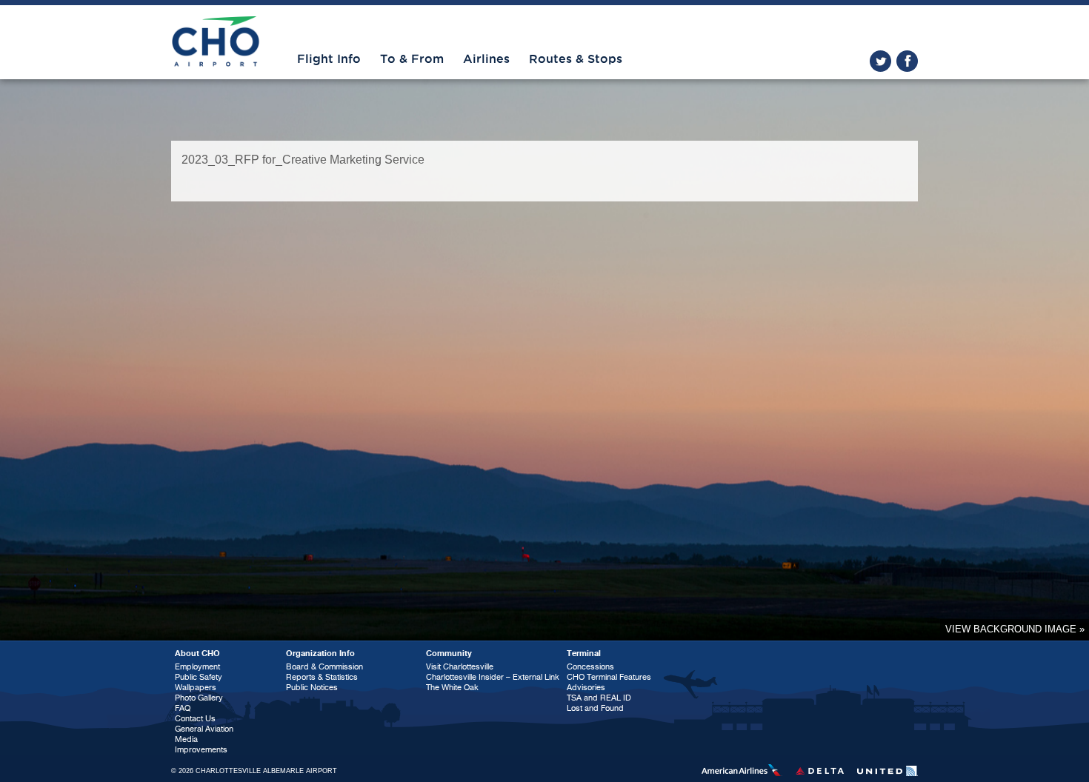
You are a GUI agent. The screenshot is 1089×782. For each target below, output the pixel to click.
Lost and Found (595, 708)
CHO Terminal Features (609, 677)
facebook (907, 61)
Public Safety (198, 677)
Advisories (586, 688)
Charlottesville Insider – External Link (492, 677)
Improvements (201, 750)
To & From (412, 59)
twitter (880, 61)
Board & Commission (324, 667)
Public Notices (312, 688)
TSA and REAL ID (599, 698)
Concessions (590, 667)
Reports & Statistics (322, 677)
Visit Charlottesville (459, 667)
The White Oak (452, 688)
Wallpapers (195, 688)
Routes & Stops (575, 59)
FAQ (182, 708)
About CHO (197, 653)
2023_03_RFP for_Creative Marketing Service (303, 159)
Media (186, 739)
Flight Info (329, 59)
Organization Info (320, 653)
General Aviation (204, 729)
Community (449, 653)
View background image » (1015, 629)
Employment (197, 667)
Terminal (584, 653)
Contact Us (195, 719)
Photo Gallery (199, 698)
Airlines (486, 59)
